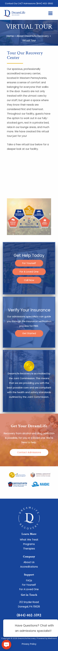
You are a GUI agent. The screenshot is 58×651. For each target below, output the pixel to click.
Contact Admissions (29, 452)
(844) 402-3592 (44, 3)
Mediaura (52, 638)
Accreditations (29, 566)
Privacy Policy (29, 644)
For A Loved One (29, 271)
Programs (29, 544)
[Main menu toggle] (50, 13)
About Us (29, 562)
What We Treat (29, 539)
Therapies (29, 548)
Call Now (29, 280)
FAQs (29, 580)
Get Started (29, 333)
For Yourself (29, 263)
